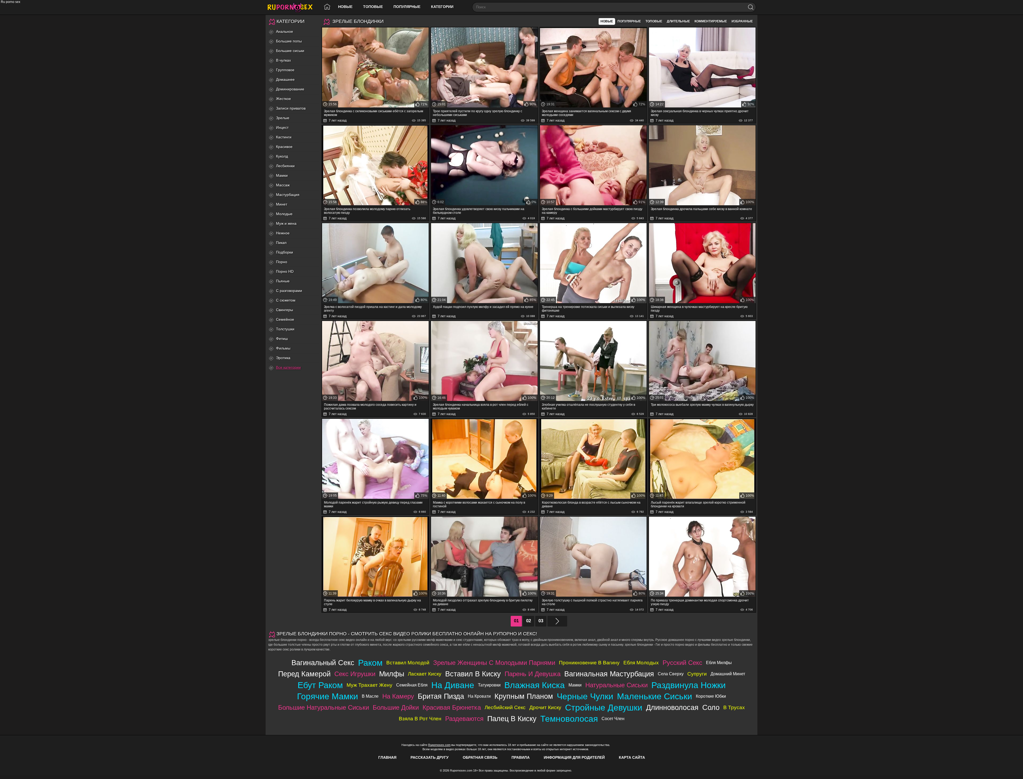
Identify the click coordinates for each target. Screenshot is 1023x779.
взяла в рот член (420, 718)
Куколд (282, 156)
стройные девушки (603, 707)
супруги (697, 674)
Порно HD (285, 271)
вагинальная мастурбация (609, 674)
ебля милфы (719, 662)
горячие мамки (327, 696)
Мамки (282, 175)
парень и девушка (533, 673)
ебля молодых (641, 662)
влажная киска (534, 685)
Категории (442, 7)
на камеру (398, 696)
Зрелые (282, 118)
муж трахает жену (369, 685)
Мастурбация (287, 194)
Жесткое (283, 99)
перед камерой (304, 674)
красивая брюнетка (452, 707)
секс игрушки (354, 673)
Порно (281, 262)
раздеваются (464, 718)
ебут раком (320, 685)
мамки (575, 685)
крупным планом (523, 696)
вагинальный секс (322, 662)
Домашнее (285, 79)
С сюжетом (285, 300)
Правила (521, 757)
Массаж (283, 185)
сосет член (613, 718)
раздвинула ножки (688, 685)
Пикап (281, 242)
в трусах (734, 707)
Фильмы (283, 348)
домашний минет (728, 674)
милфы (391, 674)
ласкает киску (424, 674)
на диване (452, 685)
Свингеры (284, 310)
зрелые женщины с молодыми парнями (494, 662)
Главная (387, 757)
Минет (281, 204)
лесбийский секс (505, 707)
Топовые (373, 7)
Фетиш (282, 338)
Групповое (285, 70)
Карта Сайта (632, 757)
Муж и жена (286, 223)
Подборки (284, 252)
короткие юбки (711, 696)
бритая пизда (441, 696)
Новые (345, 7)
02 (528, 620)
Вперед (557, 621)
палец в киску (512, 718)
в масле (370, 696)
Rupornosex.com (439, 744)
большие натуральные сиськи (323, 707)
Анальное (284, 31)
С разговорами (289, 290)
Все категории (288, 367)
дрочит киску (545, 707)
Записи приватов (291, 108)
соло (711, 707)
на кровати (479, 696)
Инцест (282, 127)
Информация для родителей (574, 757)
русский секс (682, 662)
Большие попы (289, 41)
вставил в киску (473, 674)
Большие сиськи (290, 51)
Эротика (283, 358)
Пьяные (283, 281)
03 (540, 620)
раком (370, 662)
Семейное (285, 319)
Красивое (284, 146)
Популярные (406, 7)
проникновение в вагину (589, 662)
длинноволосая (672, 707)
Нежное (283, 233)
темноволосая (569, 718)
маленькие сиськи (654, 696)
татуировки (489, 685)
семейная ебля (412, 685)
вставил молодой (407, 662)
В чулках (283, 60)
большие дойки (396, 707)
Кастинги (283, 137)
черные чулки (585, 696)
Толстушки (285, 329)
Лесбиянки (285, 166)
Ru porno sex (292, 7)
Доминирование (290, 89)
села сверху (671, 674)
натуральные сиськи (616, 685)
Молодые (284, 214)
